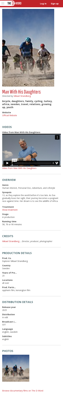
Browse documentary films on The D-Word (22, 390)
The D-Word (14, 3)
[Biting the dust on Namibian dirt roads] (15, 368)
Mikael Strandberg (22, 96)
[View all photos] (28, 48)
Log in (43, 3)
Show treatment (10, 209)
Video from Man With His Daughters (19, 168)
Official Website (9, 115)
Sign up (55, 3)
